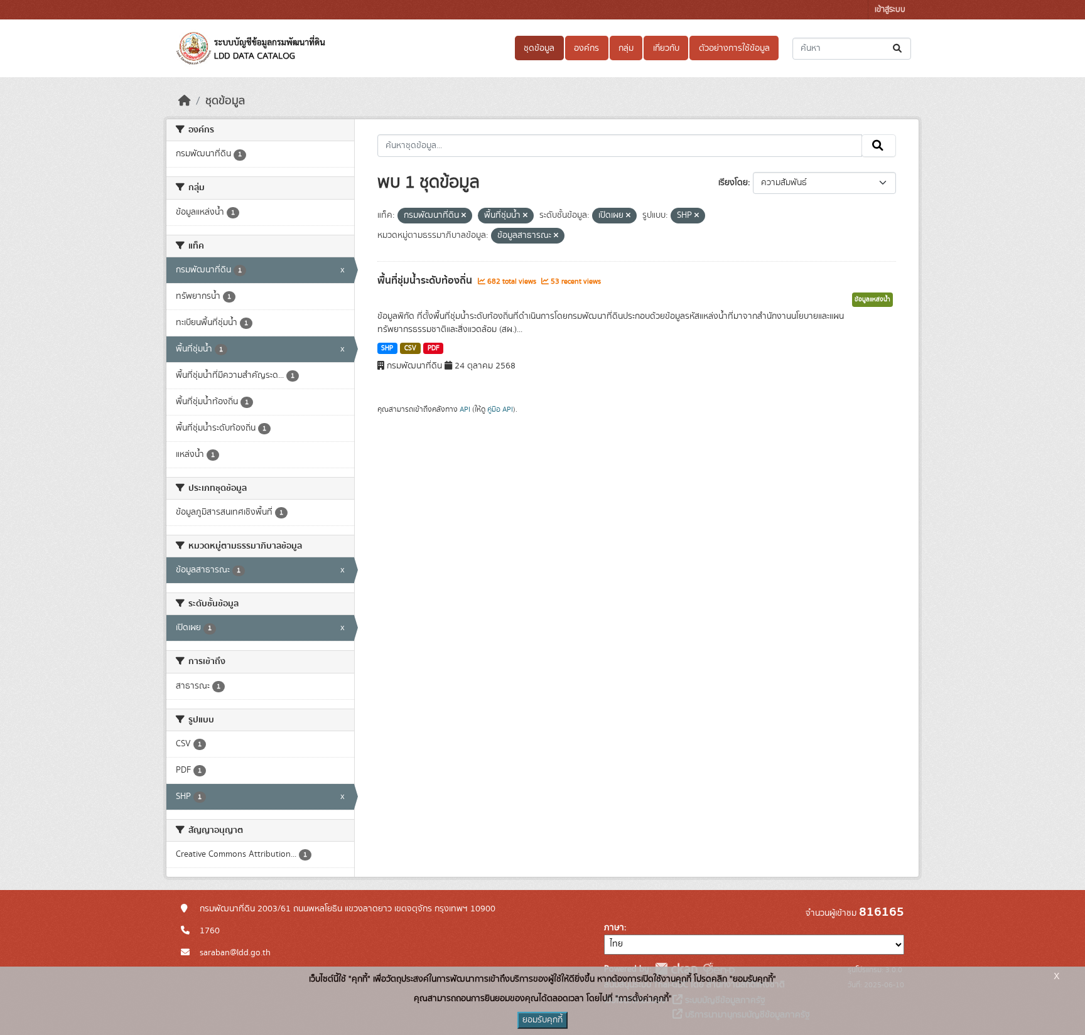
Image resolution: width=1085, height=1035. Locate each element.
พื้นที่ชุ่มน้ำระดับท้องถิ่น (426, 280)
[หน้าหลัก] (184, 101)
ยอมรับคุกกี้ (542, 1020)
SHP (387, 348)
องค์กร (586, 48)
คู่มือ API (500, 409)
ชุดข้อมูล (539, 48)
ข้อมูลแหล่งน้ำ (872, 299)
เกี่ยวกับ (666, 48)
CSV (410, 348)
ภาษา (614, 927)
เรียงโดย (733, 182)
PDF (434, 348)
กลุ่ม (626, 48)
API (465, 409)
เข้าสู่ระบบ (890, 10)
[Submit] (898, 49)
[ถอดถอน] (464, 216)
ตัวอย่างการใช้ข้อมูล (734, 48)
